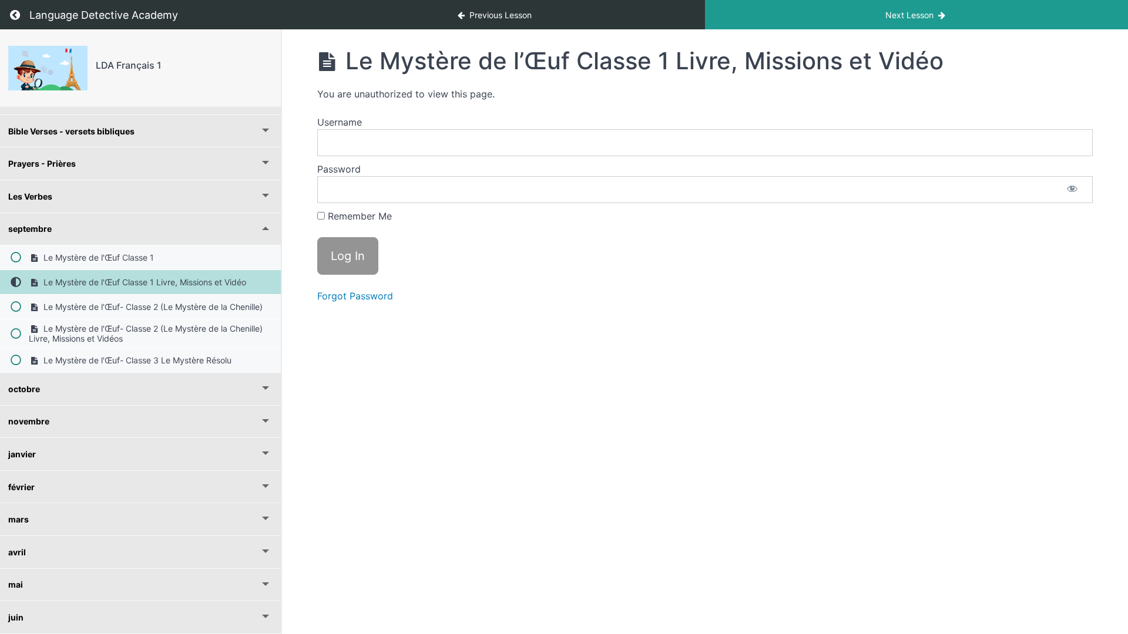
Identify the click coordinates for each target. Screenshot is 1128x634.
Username (339, 122)
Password (339, 169)
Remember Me (358, 216)
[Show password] (1072, 189)
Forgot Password (355, 296)
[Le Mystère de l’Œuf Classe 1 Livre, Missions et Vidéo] (48, 68)
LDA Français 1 (129, 65)
